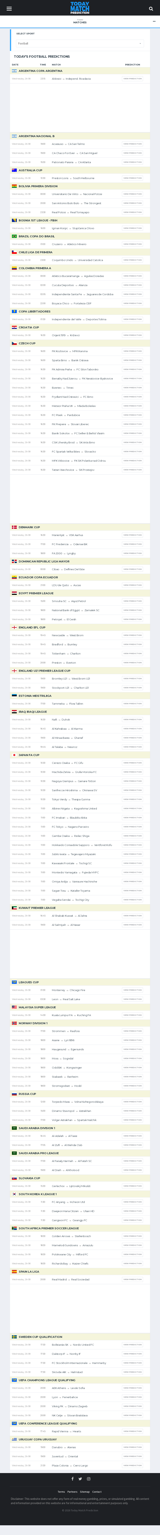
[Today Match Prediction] (80, 7)
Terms (61, 1491)
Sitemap (85, 1491)
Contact (96, 1491)
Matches (80, 21)
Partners (72, 1491)
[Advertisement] (80, 108)
